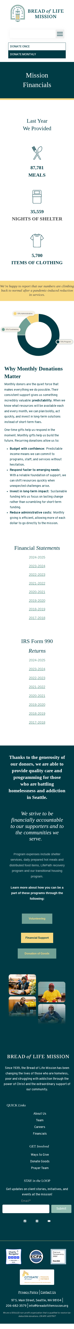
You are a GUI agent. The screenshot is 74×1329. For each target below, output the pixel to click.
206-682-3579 (16, 1306)
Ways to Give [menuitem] (40, 1155)
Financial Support (37, 937)
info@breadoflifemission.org (48, 1306)
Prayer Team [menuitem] (40, 1168)
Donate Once (20, 46)
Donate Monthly (23, 54)
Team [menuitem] (40, 1120)
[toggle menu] (60, 34)
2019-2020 (37, 600)
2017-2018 (37, 618)
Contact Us (48, 1293)
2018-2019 (37, 609)
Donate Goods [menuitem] (40, 1162)
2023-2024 (37, 566)
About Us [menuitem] (39, 1114)
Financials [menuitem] (40, 1134)
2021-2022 (37, 583)
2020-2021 (37, 592)
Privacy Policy (28, 1293)
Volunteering (37, 918)
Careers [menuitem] (39, 1127)
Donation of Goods (37, 953)
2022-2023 (37, 574)
